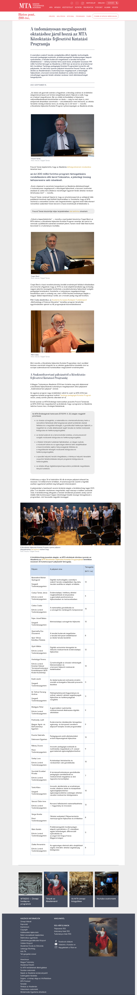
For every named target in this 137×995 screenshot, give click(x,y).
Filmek (89, 16)
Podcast (99, 7)
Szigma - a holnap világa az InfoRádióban (35, 978)
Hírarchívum (24, 959)
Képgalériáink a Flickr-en (68, 947)
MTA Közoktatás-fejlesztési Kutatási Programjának (62, 559)
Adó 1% (23, 951)
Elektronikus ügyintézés (29, 938)
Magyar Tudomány (27, 962)
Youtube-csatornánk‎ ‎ (106, 898)
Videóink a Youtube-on (67, 945)
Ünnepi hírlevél (25, 921)
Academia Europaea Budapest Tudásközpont (69, 300)
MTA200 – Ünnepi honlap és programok (30, 901)
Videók (115, 7)
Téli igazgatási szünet (28, 954)
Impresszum (24, 927)
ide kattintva (74, 211)
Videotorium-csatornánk (29, 989)
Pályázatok (88, 7)
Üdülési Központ (26, 943)
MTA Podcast (25, 981)
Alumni (107, 7)
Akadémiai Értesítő (27, 965)
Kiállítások (61, 16)
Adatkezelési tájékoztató (29, 932)
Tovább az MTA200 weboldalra (105, 16)
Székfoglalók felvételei (28, 976)
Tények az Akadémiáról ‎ (51, 899)
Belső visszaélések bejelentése (32, 935)
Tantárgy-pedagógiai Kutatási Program (75, 395)
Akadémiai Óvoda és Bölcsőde (31, 946)
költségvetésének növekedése (79, 167)
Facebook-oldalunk (66, 942)
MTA (51, 7)
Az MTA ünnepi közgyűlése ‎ (78, 899)
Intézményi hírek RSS (62, 931)
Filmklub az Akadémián (28, 986)
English (101, 3)
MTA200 (57, 7)
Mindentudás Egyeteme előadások (33, 992)
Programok (80, 16)
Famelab (23, 984)
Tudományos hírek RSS (62, 934)
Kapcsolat (91, 3)
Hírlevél (52, 16)
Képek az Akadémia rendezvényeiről (34, 973)
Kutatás (78, 7)
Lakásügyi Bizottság (27, 949)
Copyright (24, 930)
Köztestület (67, 7)
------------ (24, 957)
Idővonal (70, 16)
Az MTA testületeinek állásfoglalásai (33, 967)
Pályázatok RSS (60, 928)
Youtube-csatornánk (27, 970)
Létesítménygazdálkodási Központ (33, 940)
